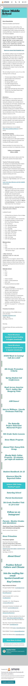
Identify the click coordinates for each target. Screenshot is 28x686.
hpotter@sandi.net (19, 588)
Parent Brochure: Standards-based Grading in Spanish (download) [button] (14, 347)
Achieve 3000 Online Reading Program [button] (14, 486)
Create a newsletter (8, 682)
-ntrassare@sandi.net (19, 631)
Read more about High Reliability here (14, 50)
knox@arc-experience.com (9, 315)
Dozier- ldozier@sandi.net (19, 628)
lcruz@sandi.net (7, 598)
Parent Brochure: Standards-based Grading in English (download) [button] (14, 337)
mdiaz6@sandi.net (19, 634)
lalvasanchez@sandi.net (8, 612)
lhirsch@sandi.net (7, 592)
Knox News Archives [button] (14, 640)
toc (2, 8)
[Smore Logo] (5, 2)
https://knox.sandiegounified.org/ (11, 128)
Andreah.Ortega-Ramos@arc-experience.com (14, 548)
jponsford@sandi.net (13, 608)
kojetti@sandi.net (14, 624)
